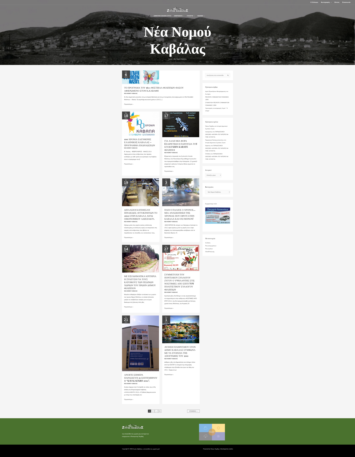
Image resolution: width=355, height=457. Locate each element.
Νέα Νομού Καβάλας (130, 93)
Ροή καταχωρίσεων (210, 246)
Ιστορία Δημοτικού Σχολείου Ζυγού (215, 142)
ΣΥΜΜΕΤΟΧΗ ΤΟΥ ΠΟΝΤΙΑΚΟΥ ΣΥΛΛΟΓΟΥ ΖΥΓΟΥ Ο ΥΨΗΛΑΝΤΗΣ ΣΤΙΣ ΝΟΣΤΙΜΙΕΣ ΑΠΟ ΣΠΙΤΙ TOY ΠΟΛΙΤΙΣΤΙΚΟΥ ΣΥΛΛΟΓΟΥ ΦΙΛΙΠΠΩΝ (179, 282)
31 (160, 411)
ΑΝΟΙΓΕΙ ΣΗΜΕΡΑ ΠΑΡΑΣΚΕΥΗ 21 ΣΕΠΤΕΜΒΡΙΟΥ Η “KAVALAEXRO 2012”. (140, 377)
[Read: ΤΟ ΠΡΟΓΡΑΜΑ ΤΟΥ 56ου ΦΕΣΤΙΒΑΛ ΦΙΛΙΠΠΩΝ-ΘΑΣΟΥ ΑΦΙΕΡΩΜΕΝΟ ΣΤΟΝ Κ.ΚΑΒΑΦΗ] (140, 77)
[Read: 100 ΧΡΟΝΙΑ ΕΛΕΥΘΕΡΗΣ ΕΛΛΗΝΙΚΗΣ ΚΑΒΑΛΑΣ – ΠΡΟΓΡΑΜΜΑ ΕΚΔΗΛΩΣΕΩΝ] (140, 123)
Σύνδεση (207, 243)
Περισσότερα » (128, 104)
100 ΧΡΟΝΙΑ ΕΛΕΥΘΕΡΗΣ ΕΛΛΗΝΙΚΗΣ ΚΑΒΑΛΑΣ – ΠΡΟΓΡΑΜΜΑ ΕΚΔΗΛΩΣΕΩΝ (139, 142)
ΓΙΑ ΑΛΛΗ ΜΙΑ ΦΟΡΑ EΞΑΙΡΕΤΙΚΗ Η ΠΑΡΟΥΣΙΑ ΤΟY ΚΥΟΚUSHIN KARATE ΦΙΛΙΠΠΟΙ (180, 145)
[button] (331, 2)
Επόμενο (193, 411)
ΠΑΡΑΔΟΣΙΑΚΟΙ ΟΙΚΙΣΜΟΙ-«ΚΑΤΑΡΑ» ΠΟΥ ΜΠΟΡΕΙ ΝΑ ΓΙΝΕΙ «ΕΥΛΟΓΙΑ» (216, 134)
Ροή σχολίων (209, 249)
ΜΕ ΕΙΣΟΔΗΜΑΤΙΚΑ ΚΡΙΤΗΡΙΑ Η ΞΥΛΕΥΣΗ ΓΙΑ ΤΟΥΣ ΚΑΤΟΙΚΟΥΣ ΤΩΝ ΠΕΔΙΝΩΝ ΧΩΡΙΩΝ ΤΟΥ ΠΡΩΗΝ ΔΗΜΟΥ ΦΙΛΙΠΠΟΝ (140, 282)
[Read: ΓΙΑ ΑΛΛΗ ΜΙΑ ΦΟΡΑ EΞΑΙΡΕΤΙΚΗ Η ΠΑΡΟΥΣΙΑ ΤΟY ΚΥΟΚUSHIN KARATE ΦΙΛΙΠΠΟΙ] (180, 124)
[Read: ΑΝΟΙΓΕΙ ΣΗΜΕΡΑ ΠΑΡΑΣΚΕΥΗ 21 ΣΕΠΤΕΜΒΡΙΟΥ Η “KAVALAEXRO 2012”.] (140, 343)
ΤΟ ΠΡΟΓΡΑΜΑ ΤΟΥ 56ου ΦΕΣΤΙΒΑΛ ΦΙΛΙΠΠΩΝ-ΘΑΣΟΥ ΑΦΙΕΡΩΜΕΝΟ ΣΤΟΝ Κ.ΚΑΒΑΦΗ (154, 89)
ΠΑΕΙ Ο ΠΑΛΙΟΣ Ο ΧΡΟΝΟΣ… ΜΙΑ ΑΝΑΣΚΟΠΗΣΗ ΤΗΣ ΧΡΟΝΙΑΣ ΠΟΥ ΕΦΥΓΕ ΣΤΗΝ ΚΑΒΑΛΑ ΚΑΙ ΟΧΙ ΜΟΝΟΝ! (179, 214)
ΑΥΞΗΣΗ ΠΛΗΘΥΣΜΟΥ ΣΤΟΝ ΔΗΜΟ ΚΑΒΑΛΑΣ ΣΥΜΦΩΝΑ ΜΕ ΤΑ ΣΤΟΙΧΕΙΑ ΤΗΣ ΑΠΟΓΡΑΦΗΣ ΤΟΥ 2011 (180, 351)
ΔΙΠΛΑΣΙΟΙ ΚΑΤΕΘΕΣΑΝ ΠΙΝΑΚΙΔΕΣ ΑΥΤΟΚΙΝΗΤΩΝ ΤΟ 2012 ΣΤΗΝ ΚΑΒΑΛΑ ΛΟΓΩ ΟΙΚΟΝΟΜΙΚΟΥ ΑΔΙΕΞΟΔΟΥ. (140, 214)
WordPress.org (209, 252)
